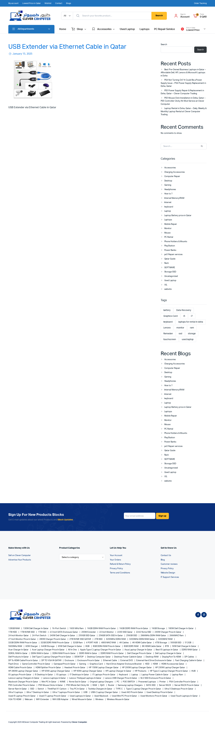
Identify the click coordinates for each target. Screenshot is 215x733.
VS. (165, 285)
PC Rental (168, 237)
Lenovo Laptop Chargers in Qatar (24, 678)
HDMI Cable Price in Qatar (20, 668)
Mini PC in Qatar (49, 682)
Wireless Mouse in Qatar (118, 699)
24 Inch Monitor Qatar (18, 636)
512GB (188, 643)
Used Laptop (127, 29)
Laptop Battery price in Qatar (177, 216)
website (168, 289)
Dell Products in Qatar (18, 657)
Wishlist (48, 3)
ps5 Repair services (173, 254)
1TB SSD (42, 632)
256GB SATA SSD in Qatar (111, 636)
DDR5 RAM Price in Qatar (112, 653)
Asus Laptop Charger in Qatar (138, 650)
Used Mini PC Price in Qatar (124, 696)
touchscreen (169, 339)
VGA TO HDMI (15, 699)
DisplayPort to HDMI (171, 657)
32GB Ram (78, 643)
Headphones (170, 189)
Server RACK (165, 685)
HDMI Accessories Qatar (173, 664)
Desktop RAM (152, 657)
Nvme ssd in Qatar (78, 682)
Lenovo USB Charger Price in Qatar (121, 678)
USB (85, 692)
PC (118, 682)
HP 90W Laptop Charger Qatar (88, 671)
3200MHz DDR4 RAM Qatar (142, 639)
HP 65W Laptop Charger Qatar (56, 671)
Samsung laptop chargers (130, 685)
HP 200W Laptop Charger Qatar (137, 668)
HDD (147, 664)
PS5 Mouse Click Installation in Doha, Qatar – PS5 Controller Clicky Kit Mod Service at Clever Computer (183, 101)
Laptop (167, 211)
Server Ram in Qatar (17, 689)
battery (167, 310)
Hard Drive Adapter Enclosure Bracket (124, 664)
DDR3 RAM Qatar (190, 650)
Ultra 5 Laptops (15, 692)
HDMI (155, 664)
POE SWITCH (129, 682)
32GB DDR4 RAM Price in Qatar (23, 643)
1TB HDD (12, 632)
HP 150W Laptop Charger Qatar (104, 668)
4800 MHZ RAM (108, 643)
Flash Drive (13, 664)
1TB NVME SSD (27, 632)
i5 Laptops (61, 675)
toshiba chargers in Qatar (100, 689)
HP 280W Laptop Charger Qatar (23, 671)
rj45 (102, 685)
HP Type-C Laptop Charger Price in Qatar (169, 671)
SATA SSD (151, 685)
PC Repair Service (164, 29)
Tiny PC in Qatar (77, 689)
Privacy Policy (116, 569)
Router (111, 685)
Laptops (144, 29)
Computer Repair (172, 176)
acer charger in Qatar (18, 650)
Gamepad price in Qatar (65, 664)
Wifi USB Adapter (60, 699)
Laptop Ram (178, 675)
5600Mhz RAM (15, 646)
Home (62, 29)
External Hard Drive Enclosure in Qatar (154, 660)
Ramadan (168, 334)
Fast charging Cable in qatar (188, 660)
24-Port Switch (39, 636)
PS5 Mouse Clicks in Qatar (50, 685)
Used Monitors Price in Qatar (154, 696)
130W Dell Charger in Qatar (36, 628)
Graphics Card (170, 316)
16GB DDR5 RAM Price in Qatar (134, 628)
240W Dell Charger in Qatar (63, 636)
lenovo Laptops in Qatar (54, 678)
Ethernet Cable (110, 660)
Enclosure (69, 660)
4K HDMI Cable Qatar (142, 643)
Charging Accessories (174, 172)
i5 (184, 316)
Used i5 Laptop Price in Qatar (22, 696)
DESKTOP (79, 657)
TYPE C (119, 689)
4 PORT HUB (92, 643)
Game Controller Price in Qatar (36, 664)
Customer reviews (169, 564)
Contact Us (166, 555)
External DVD (126, 660)
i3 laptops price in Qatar (20, 675)
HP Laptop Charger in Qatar (118, 671)
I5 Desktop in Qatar (44, 675)
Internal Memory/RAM (174, 198)
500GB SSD (176, 643)
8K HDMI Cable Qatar (152, 646)
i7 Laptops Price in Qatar (104, 675)
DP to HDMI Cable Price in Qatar (23, 660)
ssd (180, 334)
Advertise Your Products (19, 560)
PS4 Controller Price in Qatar (182, 682)
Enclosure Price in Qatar (88, 660)
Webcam (29, 699)
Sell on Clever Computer (19, 555)
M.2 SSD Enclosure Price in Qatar (156, 678)
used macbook (101, 696)
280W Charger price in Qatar (52, 639)
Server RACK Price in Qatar (187, 685)
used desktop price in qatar (160, 692)
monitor (180, 328)
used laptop (187, 339)
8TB (167, 646)
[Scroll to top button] (208, 726)
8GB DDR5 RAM (131, 646)
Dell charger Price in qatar (139, 653)
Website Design (168, 573)
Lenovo (167, 328)
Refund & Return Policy (120, 564)
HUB (193, 671)
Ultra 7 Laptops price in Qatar (66, 692)
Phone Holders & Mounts (175, 242)
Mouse (167, 233)
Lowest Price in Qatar (31, 3)
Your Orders (115, 560)
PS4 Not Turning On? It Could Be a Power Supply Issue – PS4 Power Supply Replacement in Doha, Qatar (183, 83)
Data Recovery (183, 310)
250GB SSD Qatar (87, 636)
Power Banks (170, 250)
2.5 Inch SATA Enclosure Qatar (64, 632)
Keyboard (123, 675)
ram (192, 328)
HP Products (141, 671)
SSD (32, 689)
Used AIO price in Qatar (132, 692)
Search (159, 16)
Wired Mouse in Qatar (82, 699)
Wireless (99, 699)
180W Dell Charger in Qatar (181, 628)
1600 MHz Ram (76, 628)
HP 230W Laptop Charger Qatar (170, 668)
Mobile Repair (170, 224)
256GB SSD (132, 636)
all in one (72, 650)
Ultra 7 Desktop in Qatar (37, 692)
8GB (87, 646)
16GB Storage (158, 628)
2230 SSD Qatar (125, 632)
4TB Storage (161, 643)
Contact (58, 3)
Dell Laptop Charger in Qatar (168, 653)
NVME (63, 682)
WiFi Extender (42, 699)
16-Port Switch (59, 628)
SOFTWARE (169, 268)
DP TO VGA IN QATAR (51, 660)
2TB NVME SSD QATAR (80, 639)
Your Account (116, 555)
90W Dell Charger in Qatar (184, 646)
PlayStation (169, 246)
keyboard (168, 207)
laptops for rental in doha (190, 322)
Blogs (68, 3)
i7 (192, 316)
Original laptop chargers (102, 682)
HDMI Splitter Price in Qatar (48, 668)
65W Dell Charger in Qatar (70, 646)
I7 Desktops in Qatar (79, 675)
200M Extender (88, 632)
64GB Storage (48, 646)
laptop (135, 675)
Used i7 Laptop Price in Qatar (53, 696)
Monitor (168, 228)
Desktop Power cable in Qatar (128, 657)
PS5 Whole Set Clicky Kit (77, 685)
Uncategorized (171, 276)
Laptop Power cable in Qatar (155, 675)
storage (192, 334)
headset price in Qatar (75, 668)
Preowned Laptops (147, 682)
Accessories (104, 29)
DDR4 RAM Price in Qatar (64, 653)
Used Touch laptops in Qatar (184, 696)
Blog (163, 560)
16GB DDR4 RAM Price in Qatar (101, 628)
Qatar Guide (169, 259)
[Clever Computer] (31, 16)
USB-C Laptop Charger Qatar (104, 692)
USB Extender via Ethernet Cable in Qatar (67, 47)
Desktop (168, 181)
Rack (166, 263)
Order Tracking (200, 3)
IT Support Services (170, 577)
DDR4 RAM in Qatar (40, 653)
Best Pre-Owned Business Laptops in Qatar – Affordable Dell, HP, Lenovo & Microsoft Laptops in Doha (183, 73)
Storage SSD (170, 272)
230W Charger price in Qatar (168, 632)
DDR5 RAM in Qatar (88, 653)
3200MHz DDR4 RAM (116, 639)
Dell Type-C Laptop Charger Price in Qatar (51, 657)
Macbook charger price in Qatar (23, 682)
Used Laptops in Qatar (80, 696)
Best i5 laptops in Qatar (167, 650)
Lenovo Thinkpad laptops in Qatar (85, 678)
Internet (168, 202)
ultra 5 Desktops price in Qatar (179, 689)
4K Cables (124, 643)
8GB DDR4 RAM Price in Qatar (107, 646)
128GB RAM (14, 628)
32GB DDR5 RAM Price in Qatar (55, 643)
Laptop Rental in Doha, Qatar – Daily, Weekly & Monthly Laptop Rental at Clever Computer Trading (184, 111)
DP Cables (189, 657)
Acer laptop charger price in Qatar (48, 650)
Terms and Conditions (120, 573)
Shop (80, 29)
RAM (95, 685)
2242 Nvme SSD (144, 632)
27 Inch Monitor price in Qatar (22, 639)
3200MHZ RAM (165, 639)
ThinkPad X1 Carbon (57, 689)
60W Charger (31, 646)
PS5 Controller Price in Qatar (21, 685)
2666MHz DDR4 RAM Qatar (154, 636)
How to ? (168, 194)
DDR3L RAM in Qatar (18, 653)
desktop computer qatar (99, 657)
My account (13, 3)
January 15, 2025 (22, 54)
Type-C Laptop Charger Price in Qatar (143, 689)
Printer (162, 682)
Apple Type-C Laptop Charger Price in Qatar (101, 650)
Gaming (167, 185)
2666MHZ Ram (177, 636)
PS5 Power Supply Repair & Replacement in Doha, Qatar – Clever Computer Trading (182, 92)
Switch (41, 689)
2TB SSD (98, 639)
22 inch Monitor (106, 632)
